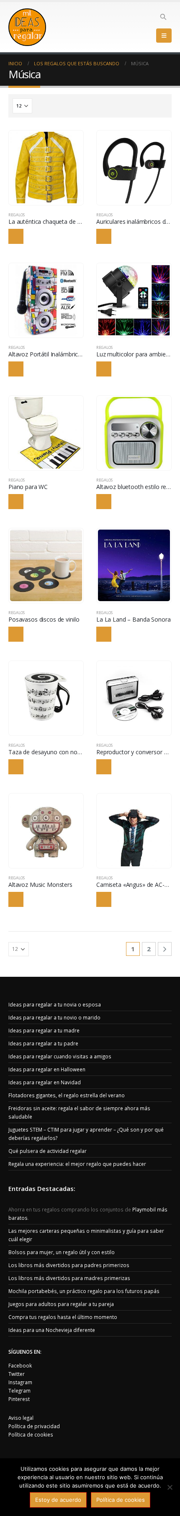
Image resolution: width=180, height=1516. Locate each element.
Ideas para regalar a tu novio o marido (54, 1017)
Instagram (20, 1382)
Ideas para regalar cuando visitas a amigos (59, 1056)
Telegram (19, 1390)
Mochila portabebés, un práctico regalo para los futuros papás (83, 1291)
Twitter (16, 1373)
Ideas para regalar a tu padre (43, 1043)
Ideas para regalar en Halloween (46, 1069)
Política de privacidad (34, 1426)
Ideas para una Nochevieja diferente (51, 1329)
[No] (169, 1487)
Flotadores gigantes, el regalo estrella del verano (66, 1095)
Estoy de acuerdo (58, 1499)
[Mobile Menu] (164, 35)
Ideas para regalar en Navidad (44, 1082)
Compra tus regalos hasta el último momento (62, 1317)
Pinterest (19, 1399)
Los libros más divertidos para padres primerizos (68, 1265)
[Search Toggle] (163, 16)
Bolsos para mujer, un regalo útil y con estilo (61, 1252)
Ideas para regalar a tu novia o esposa (54, 1004)
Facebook (20, 1365)
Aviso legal (20, 1417)
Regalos (16, 215)
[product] (46, 167)
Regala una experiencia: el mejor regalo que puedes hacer (77, 1163)
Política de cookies (30, 1434)
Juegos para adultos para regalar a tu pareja (61, 1304)
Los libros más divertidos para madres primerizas (69, 1278)
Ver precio (15, 236)
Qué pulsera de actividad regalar (47, 1150)
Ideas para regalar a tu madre (44, 1030)
